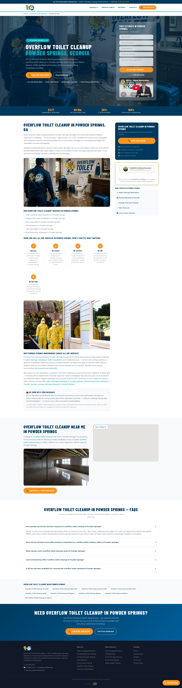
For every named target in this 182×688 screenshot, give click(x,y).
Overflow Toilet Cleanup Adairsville (65, 589)
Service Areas (108, 7)
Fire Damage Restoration (113, 651)
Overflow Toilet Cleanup (38, 13)
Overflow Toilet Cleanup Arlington (62, 593)
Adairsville (53, 368)
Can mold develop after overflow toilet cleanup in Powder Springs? (91, 560)
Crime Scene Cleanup (84, 663)
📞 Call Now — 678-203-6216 (40, 491)
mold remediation (55, 360)
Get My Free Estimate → (136, 70)
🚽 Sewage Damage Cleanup (127, 203)
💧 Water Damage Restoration (127, 192)
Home (26, 13)
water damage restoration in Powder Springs (64, 381)
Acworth (41, 368)
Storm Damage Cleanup (113, 657)
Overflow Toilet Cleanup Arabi (35, 593)
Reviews (121, 7)
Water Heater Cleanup (113, 663)
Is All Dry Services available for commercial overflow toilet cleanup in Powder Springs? (91, 568)
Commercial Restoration (85, 669)
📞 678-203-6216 (148, 7)
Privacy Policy (138, 663)
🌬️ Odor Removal (122, 208)
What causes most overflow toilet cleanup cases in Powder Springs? (91, 551)
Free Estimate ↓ (63, 75)
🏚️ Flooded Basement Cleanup (128, 198)
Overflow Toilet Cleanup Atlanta (116, 593)
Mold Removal (110, 654)
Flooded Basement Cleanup (86, 654)
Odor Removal (82, 660)
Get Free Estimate (105, 631)
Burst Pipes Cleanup (112, 660)
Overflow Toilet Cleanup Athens (89, 593)
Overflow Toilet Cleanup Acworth (37, 589)
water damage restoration (36, 360)
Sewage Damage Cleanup (86, 657)
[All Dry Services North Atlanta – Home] (30, 7)
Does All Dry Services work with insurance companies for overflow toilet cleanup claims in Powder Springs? (91, 542)
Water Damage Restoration (86, 651)
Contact (133, 7)
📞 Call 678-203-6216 (39, 75)
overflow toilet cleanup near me (47, 437)
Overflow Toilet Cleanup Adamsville (94, 589)
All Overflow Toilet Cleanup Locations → (39, 598)
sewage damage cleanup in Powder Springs (56, 384)
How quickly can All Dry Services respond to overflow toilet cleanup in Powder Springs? (91, 526)
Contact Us (137, 660)
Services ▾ (93, 7)
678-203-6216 (123, 2)
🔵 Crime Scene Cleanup (125, 213)
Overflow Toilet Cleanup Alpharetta (123, 589)
